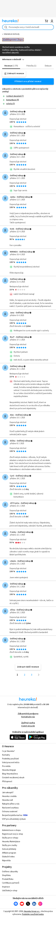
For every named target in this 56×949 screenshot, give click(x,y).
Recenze (10, 65)
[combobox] (28, 27)
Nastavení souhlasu (10, 807)
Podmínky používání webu (33, 914)
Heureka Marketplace (11, 841)
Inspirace (6, 886)
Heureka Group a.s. (32, 911)
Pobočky (31, 65)
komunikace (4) (12, 99)
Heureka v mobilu (9, 796)
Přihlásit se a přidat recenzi (28, 81)
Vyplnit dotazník (28, 726)
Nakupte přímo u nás (10, 803)
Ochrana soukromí (9, 811)
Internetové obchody (11, 34)
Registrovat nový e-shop (12, 834)
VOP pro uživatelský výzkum (14, 819)
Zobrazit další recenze (28, 666)
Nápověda (6, 860)
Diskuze (48, 65)
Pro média (6, 766)
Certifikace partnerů (10, 883)
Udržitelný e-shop (9, 890)
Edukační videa (8, 856)
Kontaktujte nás (28, 716)
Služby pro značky (9, 845)
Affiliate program (9, 852)
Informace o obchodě (11, 59)
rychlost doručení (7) (15, 96)
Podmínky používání (10, 758)
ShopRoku (6, 875)
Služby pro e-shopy (10, 837)
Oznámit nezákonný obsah (13, 777)
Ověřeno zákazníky (10, 871)
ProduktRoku (7, 879)
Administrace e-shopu (11, 830)
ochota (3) (10, 103)
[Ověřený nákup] (25, 112)
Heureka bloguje (9, 770)
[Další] (38, 675)
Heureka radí (7, 800)
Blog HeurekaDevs (10, 773)
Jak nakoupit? (8, 792)
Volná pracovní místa (10, 762)
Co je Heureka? (8, 751)
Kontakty (6, 755)
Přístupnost (7, 781)
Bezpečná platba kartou (12, 815)
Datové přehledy (9, 849)
